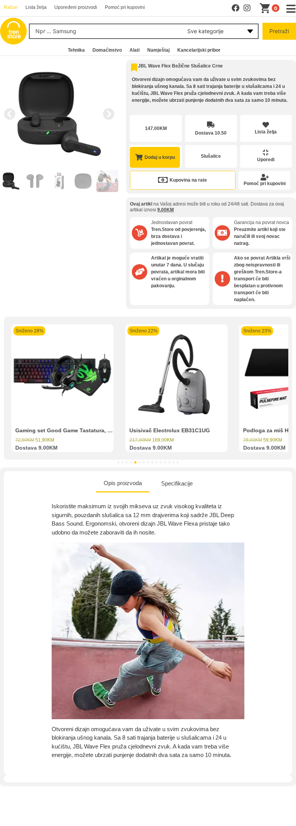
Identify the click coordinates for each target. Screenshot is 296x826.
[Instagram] (247, 8)
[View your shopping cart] (266, 8)
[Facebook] (235, 8)
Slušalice (211, 156)
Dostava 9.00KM (36, 448)
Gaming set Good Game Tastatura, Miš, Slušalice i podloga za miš (101, 430)
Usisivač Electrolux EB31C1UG (169, 430)
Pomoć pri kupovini (265, 183)
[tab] (123, 484)
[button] (9, 114)
